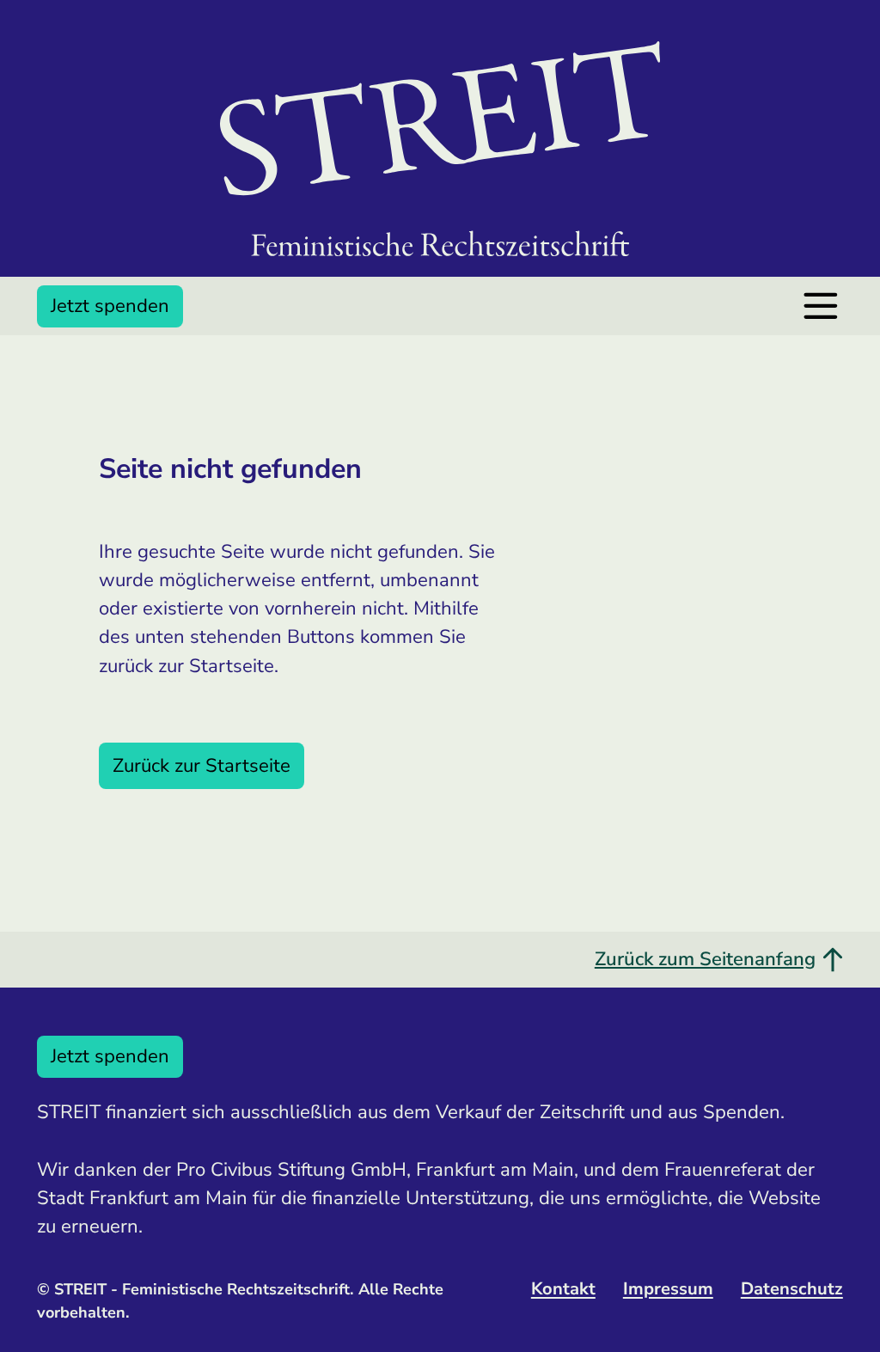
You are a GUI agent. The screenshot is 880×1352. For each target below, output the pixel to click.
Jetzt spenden (110, 306)
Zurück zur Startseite (201, 766)
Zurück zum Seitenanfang (705, 959)
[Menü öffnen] (820, 306)
